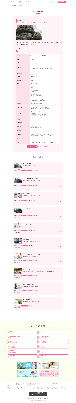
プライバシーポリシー (39, 398)
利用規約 (28, 398)
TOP (24, 1)
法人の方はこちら (54, 1)
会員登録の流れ (36, 1)
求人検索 (27, 1)
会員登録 (31, 1)
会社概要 (32, 398)
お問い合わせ (46, 398)
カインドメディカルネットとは (45, 1)
